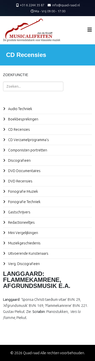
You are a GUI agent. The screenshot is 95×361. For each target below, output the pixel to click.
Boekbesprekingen (22, 119)
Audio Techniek (19, 109)
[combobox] (33, 86)
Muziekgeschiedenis (24, 243)
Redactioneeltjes (21, 222)
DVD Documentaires (24, 171)
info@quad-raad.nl (66, 5)
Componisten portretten (27, 150)
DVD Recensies (19, 181)
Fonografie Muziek (22, 191)
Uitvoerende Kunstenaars (27, 253)
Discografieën (19, 160)
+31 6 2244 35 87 (32, 5)
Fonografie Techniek (24, 202)
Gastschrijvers (18, 212)
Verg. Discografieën (23, 264)
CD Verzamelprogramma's (28, 140)
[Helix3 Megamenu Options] (89, 30)
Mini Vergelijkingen (22, 233)
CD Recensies (18, 129)
